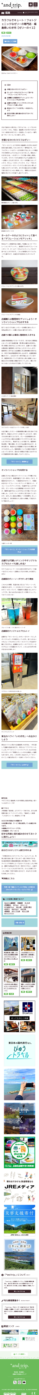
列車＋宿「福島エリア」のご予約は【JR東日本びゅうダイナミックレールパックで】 (19, 888)
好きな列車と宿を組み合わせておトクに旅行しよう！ (20, 114)
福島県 (20, 903)
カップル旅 (16, 911)
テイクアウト (9, 913)
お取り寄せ (28, 907)
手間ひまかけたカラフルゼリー (17, 89)
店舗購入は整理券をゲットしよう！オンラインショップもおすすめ (20, 99)
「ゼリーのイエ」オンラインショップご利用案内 (19, 550)
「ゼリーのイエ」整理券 (18, 462)
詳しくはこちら (18, 1291)
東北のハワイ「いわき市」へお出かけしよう (20, 109)
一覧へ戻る (18, 923)
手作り (7, 909)
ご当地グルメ (9, 907)
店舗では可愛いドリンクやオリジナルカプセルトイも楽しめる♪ (20, 104)
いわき (28, 903)
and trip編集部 (10, 903)
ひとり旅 (26, 911)
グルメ (16, 905)
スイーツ (24, 905)
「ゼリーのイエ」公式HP (18, 765)
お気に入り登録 (11, 41)
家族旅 (7, 911)
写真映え (8, 905)
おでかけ (16, 909)
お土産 (19, 907)
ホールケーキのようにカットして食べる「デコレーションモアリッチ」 (20, 93)
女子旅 (24, 909)
